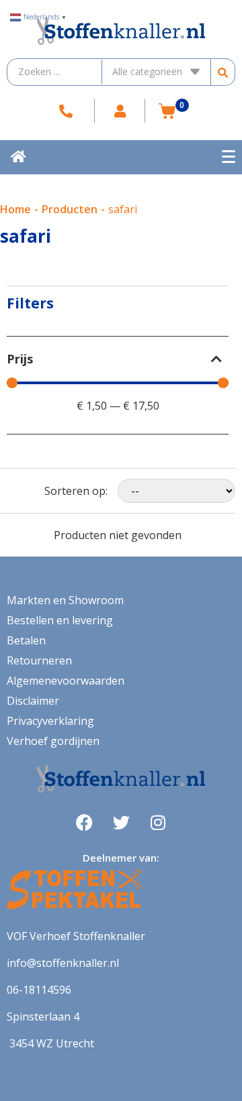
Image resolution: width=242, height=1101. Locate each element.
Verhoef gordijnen (53, 741)
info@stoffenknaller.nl (63, 962)
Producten (69, 209)
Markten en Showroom (65, 600)
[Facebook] (84, 822)
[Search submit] (223, 72)
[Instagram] (158, 822)
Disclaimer (33, 700)
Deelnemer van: (121, 857)
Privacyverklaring (50, 720)
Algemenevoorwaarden (65, 680)
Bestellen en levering (60, 620)
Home (15, 209)
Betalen (26, 640)
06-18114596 (39, 989)
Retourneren (39, 660)
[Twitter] (121, 822)
